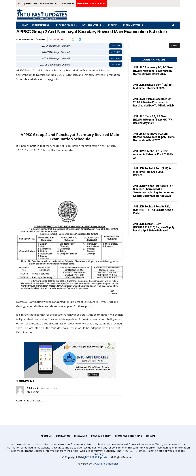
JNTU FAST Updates (96, 457)
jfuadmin (58, 39)
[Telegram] (80, 40)
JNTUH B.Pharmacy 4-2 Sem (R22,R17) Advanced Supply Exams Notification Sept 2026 (154, 137)
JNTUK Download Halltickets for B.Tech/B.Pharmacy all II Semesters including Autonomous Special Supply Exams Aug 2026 (153, 190)
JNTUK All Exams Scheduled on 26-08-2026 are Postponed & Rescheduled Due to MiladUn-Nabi (153, 102)
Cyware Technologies (106, 463)
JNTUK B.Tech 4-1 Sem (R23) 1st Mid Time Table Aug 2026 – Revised (152, 172)
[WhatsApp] (73, 40)
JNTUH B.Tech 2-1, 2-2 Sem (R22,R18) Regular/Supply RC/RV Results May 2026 (152, 119)
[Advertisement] (70, 107)
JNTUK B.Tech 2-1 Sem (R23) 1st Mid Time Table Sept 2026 (152, 86)
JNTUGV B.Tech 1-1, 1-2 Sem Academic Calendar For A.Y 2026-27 (153, 154)
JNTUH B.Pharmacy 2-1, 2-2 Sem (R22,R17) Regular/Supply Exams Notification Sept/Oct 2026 (153, 70)
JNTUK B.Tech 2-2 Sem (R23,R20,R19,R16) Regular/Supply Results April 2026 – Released (153, 227)
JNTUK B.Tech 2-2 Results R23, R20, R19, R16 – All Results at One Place (153, 210)
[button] (173, 25)
